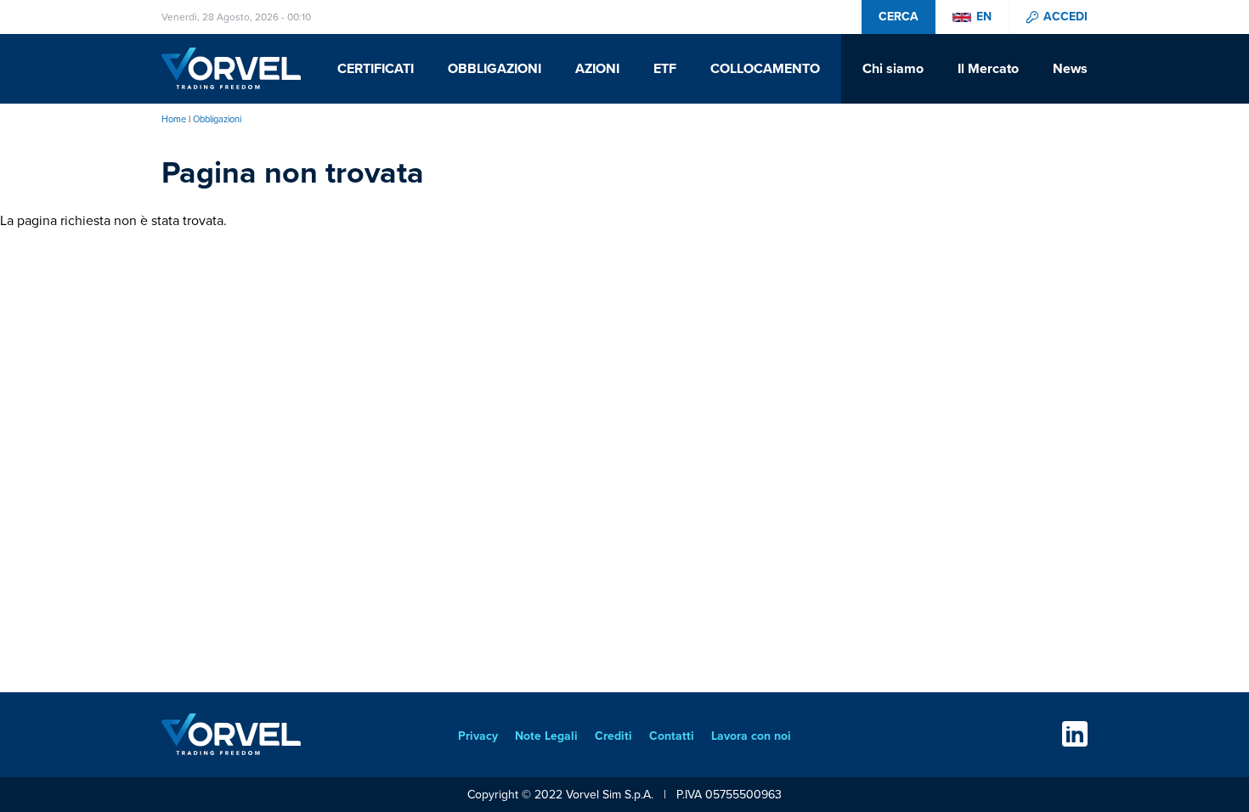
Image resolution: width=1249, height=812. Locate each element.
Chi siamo (893, 68)
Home (173, 119)
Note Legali (546, 736)
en (984, 17)
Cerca (898, 16)
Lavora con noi (751, 736)
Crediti (613, 736)
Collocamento (765, 68)
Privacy (478, 736)
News (1070, 68)
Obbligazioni (494, 68)
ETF (664, 68)
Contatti (671, 736)
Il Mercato (988, 68)
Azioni (597, 68)
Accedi (1065, 17)
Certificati (375, 68)
